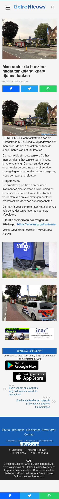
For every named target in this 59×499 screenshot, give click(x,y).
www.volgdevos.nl (13, 467)
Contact (29, 434)
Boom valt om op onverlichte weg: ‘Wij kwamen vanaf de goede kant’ (24, 390)
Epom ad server (27, 473)
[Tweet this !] (29, 88)
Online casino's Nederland (29, 476)
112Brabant (15, 450)
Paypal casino (22, 470)
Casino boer (46, 473)
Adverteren (49, 429)
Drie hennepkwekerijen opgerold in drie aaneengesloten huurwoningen (33, 402)
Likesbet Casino (13, 464)
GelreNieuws (18, 453)
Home (6, 429)
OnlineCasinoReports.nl (39, 464)
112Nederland (39, 453)
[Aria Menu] (7, 7)
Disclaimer (33, 429)
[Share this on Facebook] (11, 88)
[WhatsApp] (48, 88)
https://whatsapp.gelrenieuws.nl (38, 224)
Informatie (18, 429)
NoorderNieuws (37, 450)
